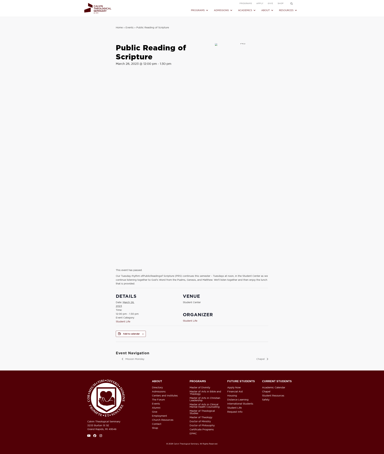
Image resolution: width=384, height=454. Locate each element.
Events (130, 27)
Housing (232, 395)
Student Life (123, 321)
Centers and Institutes (165, 395)
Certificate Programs (202, 429)
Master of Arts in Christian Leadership (205, 399)
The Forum (158, 399)
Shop (155, 428)
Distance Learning (238, 399)
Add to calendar (131, 333)
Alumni (156, 407)
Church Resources (162, 420)
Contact (156, 424)
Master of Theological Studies (202, 412)
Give (154, 412)
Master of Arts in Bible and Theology (205, 392)
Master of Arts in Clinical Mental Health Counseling (205, 405)
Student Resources (273, 395)
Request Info (234, 412)
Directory (157, 387)
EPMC (193, 433)
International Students (240, 403)
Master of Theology (201, 417)
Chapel (260, 358)
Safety (265, 399)
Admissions (159, 391)
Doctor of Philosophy (202, 425)
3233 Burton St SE (98, 425)
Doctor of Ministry (200, 421)
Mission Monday (134, 358)
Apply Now (234, 387)
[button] (291, 3)
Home (119, 27)
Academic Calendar (273, 387)
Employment (159, 416)
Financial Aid (235, 391)
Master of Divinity (200, 387)
